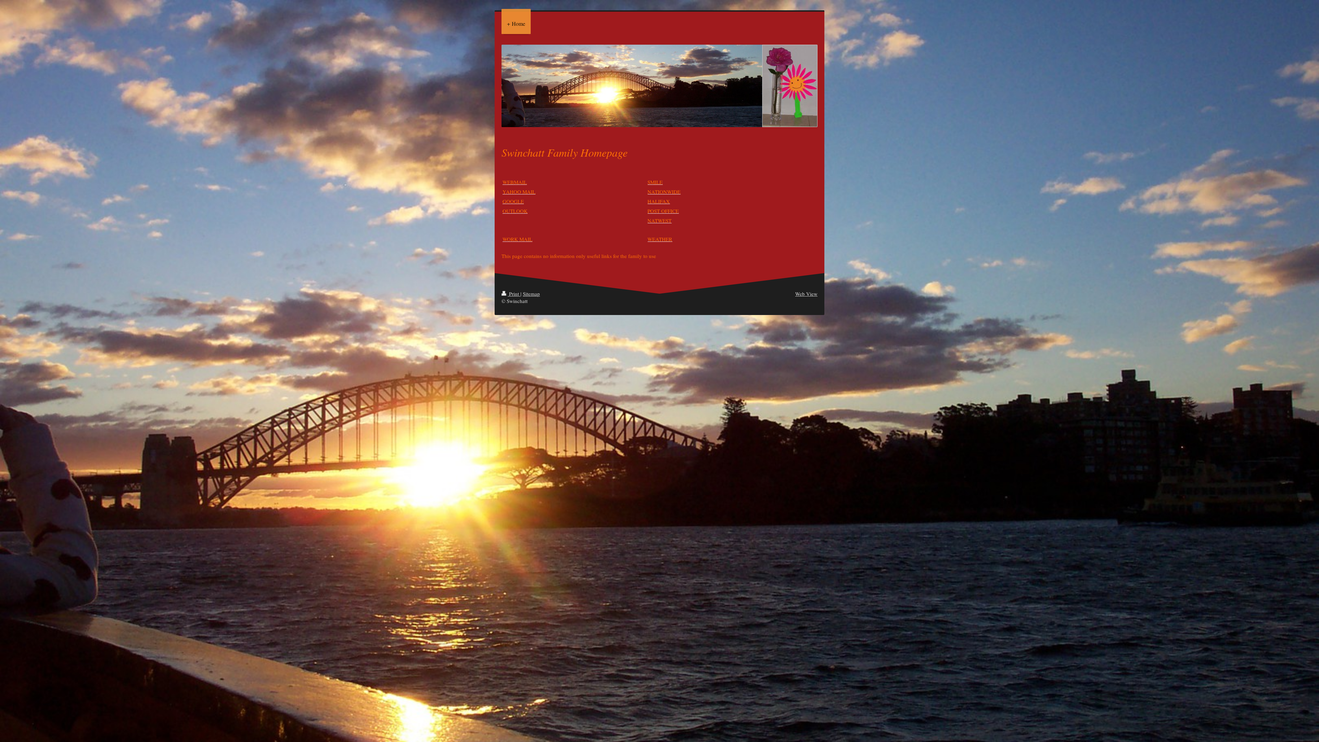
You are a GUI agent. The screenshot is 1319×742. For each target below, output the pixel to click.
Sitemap (531, 293)
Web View (806, 293)
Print (514, 293)
